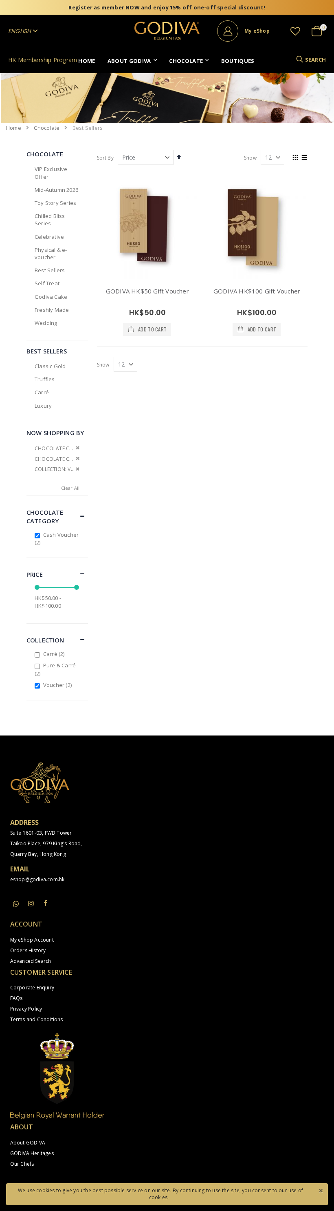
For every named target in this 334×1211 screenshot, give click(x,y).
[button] (295, 31)
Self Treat (47, 283)
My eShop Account (32, 939)
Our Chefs (22, 1163)
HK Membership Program (42, 60)
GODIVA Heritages (32, 1153)
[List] (304, 158)
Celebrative (49, 236)
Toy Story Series (55, 203)
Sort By (105, 157)
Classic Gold (50, 366)
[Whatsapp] (16, 904)
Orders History (28, 950)
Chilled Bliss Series (50, 219)
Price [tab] (34, 574)
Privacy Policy (26, 1008)
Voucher (58, 685)
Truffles (45, 379)
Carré (42, 392)
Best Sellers (50, 270)
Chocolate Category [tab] (44, 516)
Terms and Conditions (36, 1019)
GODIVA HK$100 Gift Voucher (256, 291)
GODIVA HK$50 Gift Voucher (147, 291)
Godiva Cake (51, 296)
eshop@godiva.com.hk (37, 879)
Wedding (46, 323)
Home (13, 127)
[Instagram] (31, 903)
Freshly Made (52, 309)
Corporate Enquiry (32, 987)
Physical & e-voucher (51, 253)
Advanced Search (30, 961)
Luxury (43, 405)
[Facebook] (46, 903)
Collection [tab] (45, 640)
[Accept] (320, 1189)
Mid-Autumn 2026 (56, 189)
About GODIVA (27, 1142)
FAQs (16, 998)
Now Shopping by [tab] (55, 433)
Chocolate (46, 128)
